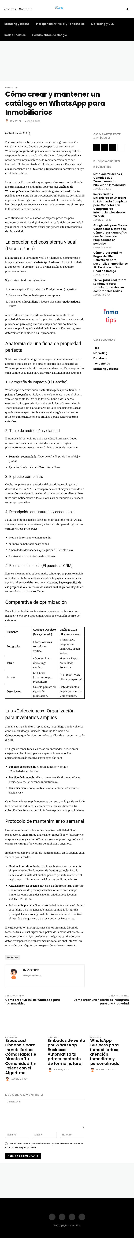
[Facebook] (103, 9)
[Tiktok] (115, 9)
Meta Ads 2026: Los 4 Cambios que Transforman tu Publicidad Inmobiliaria (109, 179)
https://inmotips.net (32, 975)
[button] (128, 9)
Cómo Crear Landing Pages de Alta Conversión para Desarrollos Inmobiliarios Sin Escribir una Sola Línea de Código (110, 262)
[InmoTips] (7, 121)
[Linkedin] (112, 147)
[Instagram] (109, 9)
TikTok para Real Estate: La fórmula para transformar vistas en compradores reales (110, 285)
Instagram (11, 1037)
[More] (121, 147)
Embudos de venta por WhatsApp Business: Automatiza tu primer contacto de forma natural (66, 1052)
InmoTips (15, 120)
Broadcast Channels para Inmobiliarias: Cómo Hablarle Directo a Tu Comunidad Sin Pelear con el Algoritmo (20, 1057)
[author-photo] (8, 1079)
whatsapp (12, 957)
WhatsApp (11, 88)
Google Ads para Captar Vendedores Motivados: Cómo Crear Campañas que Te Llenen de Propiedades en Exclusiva (110, 234)
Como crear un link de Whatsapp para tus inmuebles (32, 1002)
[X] (104, 147)
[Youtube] (121, 9)
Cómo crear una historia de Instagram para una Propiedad (101, 1002)
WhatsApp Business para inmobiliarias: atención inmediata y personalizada (105, 1052)
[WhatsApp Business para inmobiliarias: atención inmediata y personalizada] (109, 1021)
